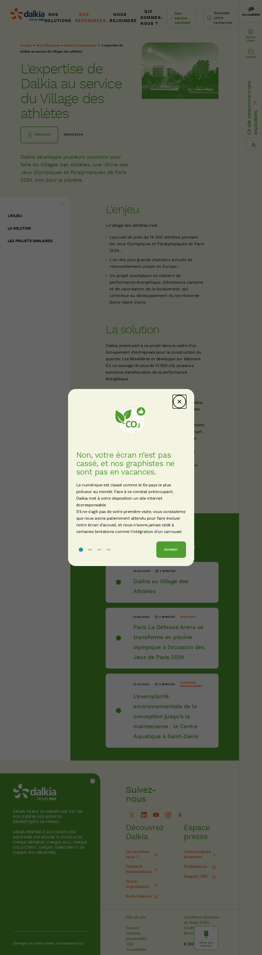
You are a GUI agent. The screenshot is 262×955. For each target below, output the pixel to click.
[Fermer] (179, 401)
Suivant (171, 550)
